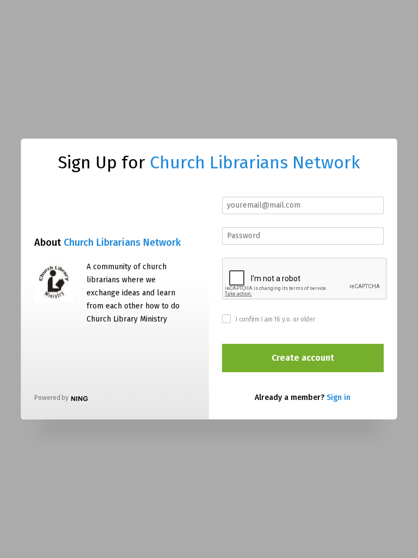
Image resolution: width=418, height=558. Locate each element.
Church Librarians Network (255, 162)
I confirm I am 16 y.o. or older (275, 319)
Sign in (339, 397)
